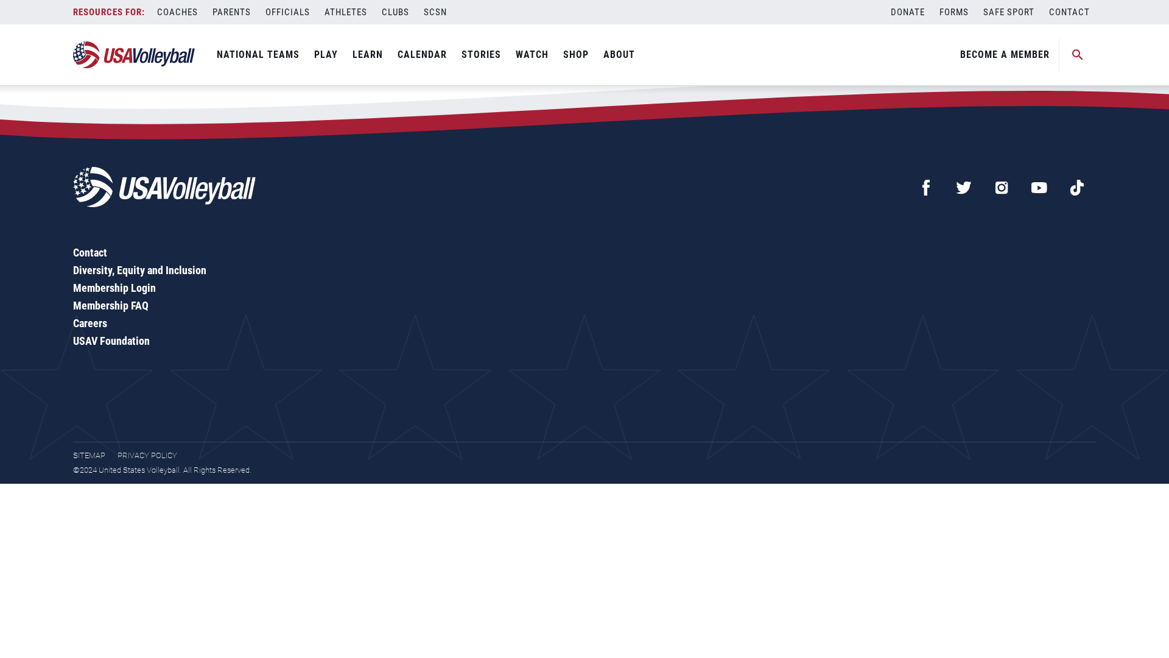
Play (326, 54)
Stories (481, 54)
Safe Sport (1008, 12)
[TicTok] (1077, 187)
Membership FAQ (111, 305)
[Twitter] (964, 187)
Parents (231, 12)
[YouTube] (1039, 187)
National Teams (258, 54)
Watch (532, 54)
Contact (1069, 12)
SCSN (435, 12)
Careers (90, 323)
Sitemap (89, 455)
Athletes (346, 12)
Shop (576, 54)
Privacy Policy (147, 455)
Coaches (177, 12)
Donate (908, 12)
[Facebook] (926, 187)
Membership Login (114, 287)
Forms (954, 12)
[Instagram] (1001, 187)
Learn (368, 54)
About (619, 54)
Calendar (422, 54)
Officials (287, 12)
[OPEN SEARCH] (1077, 54)
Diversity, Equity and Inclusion (139, 270)
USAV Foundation (111, 340)
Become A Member (1005, 54)
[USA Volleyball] (134, 54)
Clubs (395, 12)
